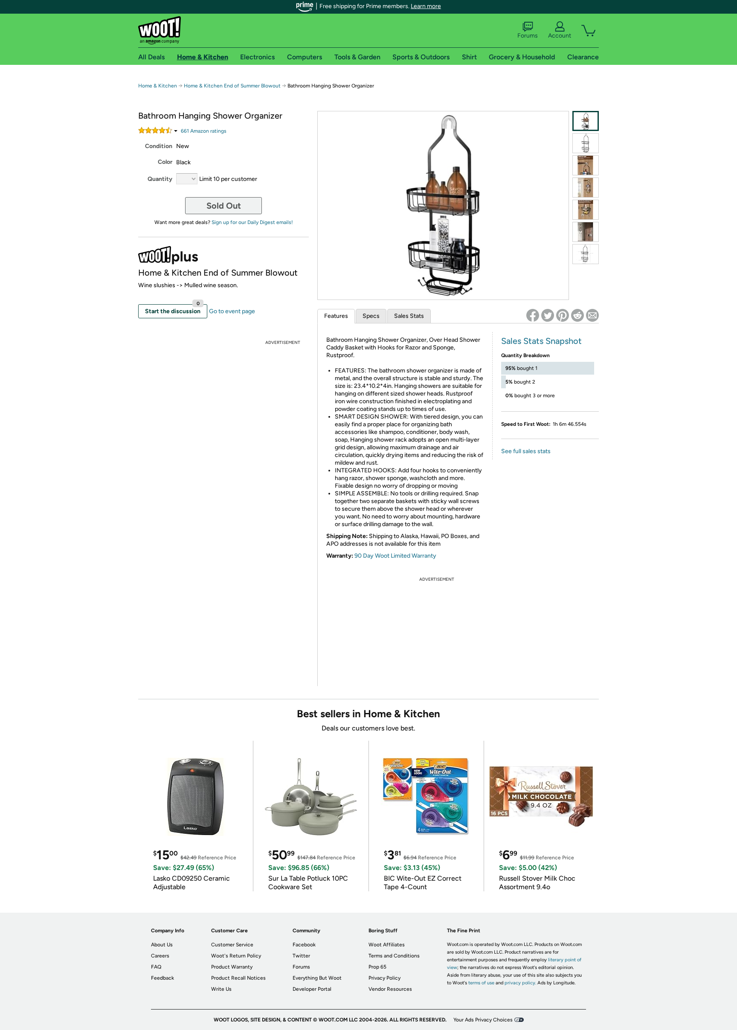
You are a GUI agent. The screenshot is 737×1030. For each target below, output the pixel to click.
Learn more (426, 6)
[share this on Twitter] (547, 315)
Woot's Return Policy (236, 956)
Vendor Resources (390, 989)
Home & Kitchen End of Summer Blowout (232, 86)
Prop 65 (377, 967)
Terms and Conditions (394, 956)
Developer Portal (312, 989)
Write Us (221, 989)
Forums (527, 35)
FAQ (156, 967)
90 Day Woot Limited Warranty (395, 555)
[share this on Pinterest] (562, 315)
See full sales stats (526, 451)
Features (336, 316)
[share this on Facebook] (532, 315)
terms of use (481, 983)
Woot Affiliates (386, 945)
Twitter (301, 956)
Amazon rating (203, 131)
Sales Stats (409, 316)
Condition (158, 146)
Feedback (162, 978)
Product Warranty (231, 967)
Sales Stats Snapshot (541, 341)
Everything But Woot (317, 978)
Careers (160, 956)
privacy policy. (520, 983)
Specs (371, 316)
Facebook (304, 945)
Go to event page (232, 311)
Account (559, 35)
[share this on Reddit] (577, 315)
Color (165, 162)
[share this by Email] (592, 315)
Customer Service (232, 945)
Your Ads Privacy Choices (483, 1020)
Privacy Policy (384, 978)
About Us (162, 945)
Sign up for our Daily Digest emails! (252, 222)
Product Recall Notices (238, 978)
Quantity (160, 179)
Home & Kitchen (157, 86)
